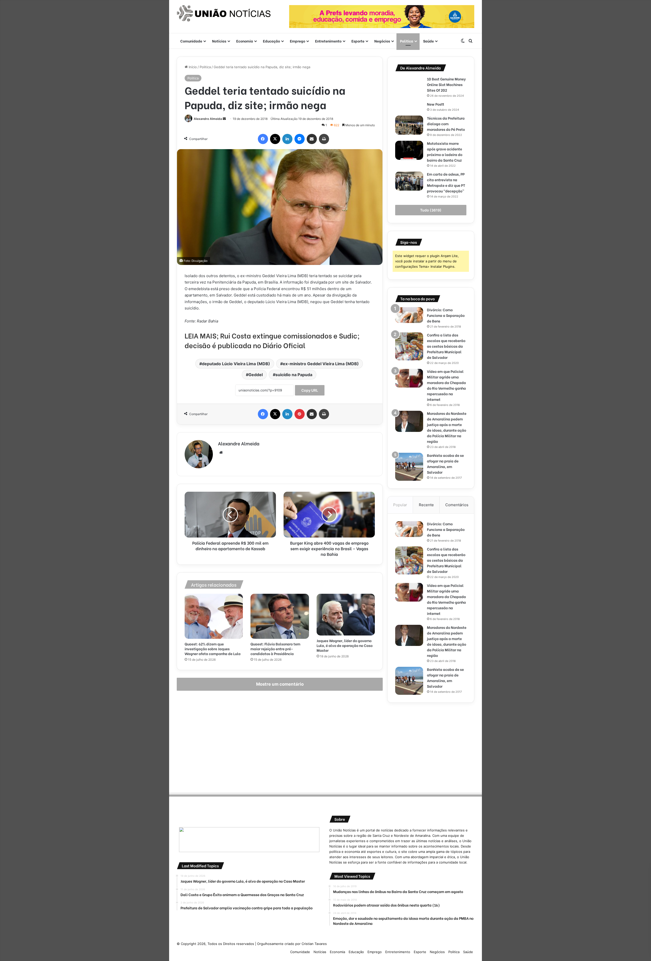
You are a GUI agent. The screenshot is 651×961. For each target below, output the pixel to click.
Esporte (357, 41)
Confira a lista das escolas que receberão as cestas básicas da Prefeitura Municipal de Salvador (446, 346)
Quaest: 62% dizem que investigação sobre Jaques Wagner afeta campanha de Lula (213, 648)
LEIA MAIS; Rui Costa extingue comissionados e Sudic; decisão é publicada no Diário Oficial (272, 340)
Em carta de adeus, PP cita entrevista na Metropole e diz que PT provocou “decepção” (446, 182)
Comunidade (191, 41)
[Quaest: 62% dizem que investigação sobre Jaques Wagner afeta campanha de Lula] (214, 616)
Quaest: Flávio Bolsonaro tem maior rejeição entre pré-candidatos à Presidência (275, 648)
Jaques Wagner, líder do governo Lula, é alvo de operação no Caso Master (345, 645)
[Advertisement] (430, 746)
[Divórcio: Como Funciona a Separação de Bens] (409, 315)
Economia (244, 41)
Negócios (382, 41)
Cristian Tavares (314, 944)
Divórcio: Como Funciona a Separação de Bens (446, 315)
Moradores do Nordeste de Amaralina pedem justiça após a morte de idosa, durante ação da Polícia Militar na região (446, 427)
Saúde (428, 41)
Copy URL (309, 390)
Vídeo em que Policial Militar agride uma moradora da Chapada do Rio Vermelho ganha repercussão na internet (446, 385)
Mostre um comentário (280, 684)
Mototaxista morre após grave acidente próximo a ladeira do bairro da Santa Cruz (445, 151)
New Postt (435, 104)
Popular (400, 504)
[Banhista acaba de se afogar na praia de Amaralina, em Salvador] (409, 467)
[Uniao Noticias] (224, 13)
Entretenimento (328, 41)
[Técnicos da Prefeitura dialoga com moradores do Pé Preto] (409, 125)
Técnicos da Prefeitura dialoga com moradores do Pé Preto (446, 123)
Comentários (456, 504)
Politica (406, 41)
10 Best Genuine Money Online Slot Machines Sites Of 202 (446, 84)
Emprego (297, 41)
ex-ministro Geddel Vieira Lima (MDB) (321, 363)
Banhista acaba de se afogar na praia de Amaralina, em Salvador (445, 464)
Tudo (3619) (430, 210)
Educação (271, 41)
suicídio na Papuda (293, 374)
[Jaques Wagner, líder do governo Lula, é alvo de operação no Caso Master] (346, 614)
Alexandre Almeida (208, 119)
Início (192, 67)
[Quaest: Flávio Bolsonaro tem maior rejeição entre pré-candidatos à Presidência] (279, 616)
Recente (426, 504)
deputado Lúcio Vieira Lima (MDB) (236, 363)
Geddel (255, 374)
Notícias (219, 41)
